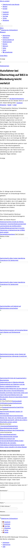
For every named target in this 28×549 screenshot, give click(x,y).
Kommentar (4, 490)
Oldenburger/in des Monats (11, 4)
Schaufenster (8, 52)
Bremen (5, 44)
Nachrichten (6, 35)
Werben (5, 6)
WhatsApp (6, 20)
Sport (4, 50)
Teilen (16, 234)
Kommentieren (10, 234)
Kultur (4, 48)
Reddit (9, 105)
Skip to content (4, 1)
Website (2, 511)
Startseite (3, 234)
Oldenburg (6, 37)
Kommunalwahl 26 (8, 39)
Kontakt (5, 8)
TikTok (5, 18)
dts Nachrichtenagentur (16, 98)
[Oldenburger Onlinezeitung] (9, 518)
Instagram (6, 14)
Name (2, 503)
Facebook (6, 12)
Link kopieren (21, 234)
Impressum (6, 542)
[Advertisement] (14, 174)
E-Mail (15, 105)
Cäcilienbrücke (17, 403)
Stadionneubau (8, 403)
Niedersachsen (7, 42)
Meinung (5, 46)
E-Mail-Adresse (5, 506)
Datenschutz (6, 544)
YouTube (5, 16)
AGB (4, 546)
